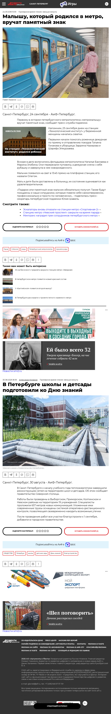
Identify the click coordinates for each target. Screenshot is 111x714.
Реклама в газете (96, 644)
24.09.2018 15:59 (9, 12)
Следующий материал (57, 706)
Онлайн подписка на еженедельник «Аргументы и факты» (48, 644)
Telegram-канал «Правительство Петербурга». (23, 468)
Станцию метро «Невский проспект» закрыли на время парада (61, 212)
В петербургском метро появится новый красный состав (40, 279)
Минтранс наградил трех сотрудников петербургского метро (60, 215)
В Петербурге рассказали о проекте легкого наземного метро (43, 298)
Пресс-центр (50, 640)
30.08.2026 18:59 (10, 380)
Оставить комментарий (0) (86, 227)
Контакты (81, 644)
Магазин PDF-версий (68, 640)
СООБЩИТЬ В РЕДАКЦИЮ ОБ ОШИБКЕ (74, 651)
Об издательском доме (32, 640)
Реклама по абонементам (52, 647)
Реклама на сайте (29, 647)
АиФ (19, 100)
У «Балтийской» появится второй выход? (33, 288)
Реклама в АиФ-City (75, 647)
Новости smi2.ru (12, 371)
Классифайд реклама (96, 647)
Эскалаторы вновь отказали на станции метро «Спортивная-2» (61, 209)
